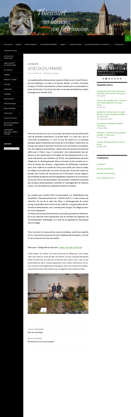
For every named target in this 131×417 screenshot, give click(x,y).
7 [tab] (121, 78)
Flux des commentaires (106, 173)
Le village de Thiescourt (8, 57)
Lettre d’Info (119, 44)
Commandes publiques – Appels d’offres (11, 132)
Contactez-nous (10, 50)
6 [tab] (118, 78)
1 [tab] (103, 78)
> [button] (124, 69)
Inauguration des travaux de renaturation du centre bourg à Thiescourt (111, 92)
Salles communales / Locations (97, 44)
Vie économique (10, 103)
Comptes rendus (31, 44)
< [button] (100, 69)
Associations (9, 99)
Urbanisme (8, 89)
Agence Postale (76, 44)
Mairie (62, 44)
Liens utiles (8, 113)
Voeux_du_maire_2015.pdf (70, 247)
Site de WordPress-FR (106, 178)
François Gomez (52, 73)
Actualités (8, 44)
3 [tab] (109, 78)
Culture (7, 84)
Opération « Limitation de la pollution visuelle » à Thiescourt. (111, 134)
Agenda (18, 44)
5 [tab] (115, 78)
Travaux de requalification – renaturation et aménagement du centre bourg (112, 102)
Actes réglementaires (48, 44)
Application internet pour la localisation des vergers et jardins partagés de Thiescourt (111, 114)
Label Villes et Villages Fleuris (10, 64)
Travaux (7, 75)
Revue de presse (9, 108)
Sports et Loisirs (10, 79)
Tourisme (7, 94)
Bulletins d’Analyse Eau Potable (11, 124)
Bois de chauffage (36, 330)
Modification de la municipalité (41, 340)
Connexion (101, 164)
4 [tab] (112, 78)
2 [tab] (106, 78)
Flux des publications (105, 169)
